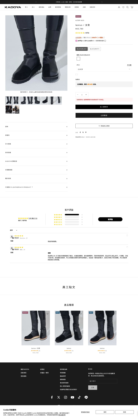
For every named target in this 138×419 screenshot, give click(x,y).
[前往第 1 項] (8, 100)
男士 (26, 7)
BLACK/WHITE (94, 49)
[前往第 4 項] (30, 100)
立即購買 (104, 115)
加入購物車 (104, 107)
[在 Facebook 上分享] (80, 132)
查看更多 (92, 7)
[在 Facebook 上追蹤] (52, 397)
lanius (69, 348)
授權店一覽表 (44, 373)
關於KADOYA (25, 369)
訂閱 (92, 387)
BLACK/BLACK (81, 49)
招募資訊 (23, 373)
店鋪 (84, 7)
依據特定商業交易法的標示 (68, 389)
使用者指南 (63, 369)
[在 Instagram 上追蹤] (65, 397)
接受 (105, 412)
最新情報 (58, 7)
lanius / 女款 (35, 348)
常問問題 (63, 373)
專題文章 (68, 7)
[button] (79, 33)
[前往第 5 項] (37, 100)
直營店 (42, 369)
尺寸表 (129, 65)
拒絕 (124, 412)
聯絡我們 (63, 376)
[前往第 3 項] (23, 100)
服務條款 (63, 379)
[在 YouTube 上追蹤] (72, 397)
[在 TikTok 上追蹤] (79, 397)
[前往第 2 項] (15, 100)
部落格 (77, 7)
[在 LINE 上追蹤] (86, 397)
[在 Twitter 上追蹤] (59, 397)
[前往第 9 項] (8, 109)
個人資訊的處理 (65, 386)
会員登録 (78, 37)
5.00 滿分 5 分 (33, 218)
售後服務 (23, 376)
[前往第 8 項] (58, 100)
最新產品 (41, 7)
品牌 (49, 7)
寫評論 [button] (110, 219)
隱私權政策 (61, 415)
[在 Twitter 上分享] (83, 132)
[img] (18, 236)
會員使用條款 (64, 383)
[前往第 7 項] (51, 100)
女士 (33, 7)
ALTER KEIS (79, 20)
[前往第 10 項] (15, 109)
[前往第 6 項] (44, 100)
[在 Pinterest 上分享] (86, 132)
